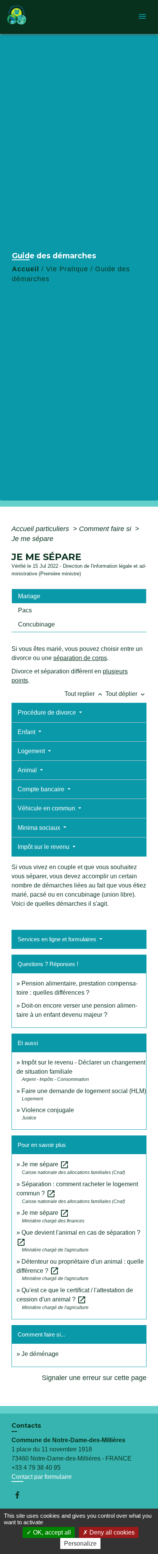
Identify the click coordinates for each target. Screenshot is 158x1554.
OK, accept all (51, 1532)
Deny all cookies (111, 1532)
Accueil (25, 269)
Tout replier (84, 694)
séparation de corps (80, 658)
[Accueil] (35, 17)
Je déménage (40, 1354)
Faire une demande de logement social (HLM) (83, 1091)
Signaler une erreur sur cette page (94, 1378)
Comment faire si (106, 529)
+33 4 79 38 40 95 (36, 1467)
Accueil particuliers (41, 529)
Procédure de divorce (47, 712)
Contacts (26, 1425)
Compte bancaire (42, 789)
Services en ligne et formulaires (58, 939)
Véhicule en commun (47, 808)
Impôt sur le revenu (44, 847)
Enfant (27, 732)
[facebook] (21, 1495)
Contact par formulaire (42, 1476)
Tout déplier (125, 694)
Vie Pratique (67, 269)
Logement (32, 751)
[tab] (79, 596)
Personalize (80, 1543)
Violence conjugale (47, 1110)
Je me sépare (32, 539)
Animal (28, 770)
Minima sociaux (40, 828)
